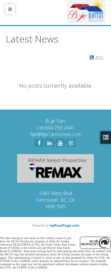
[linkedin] (49, 143)
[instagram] (71, 143)
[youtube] (60, 143)
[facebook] (39, 143)
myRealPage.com (64, 225)
